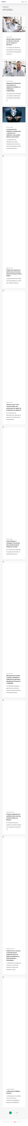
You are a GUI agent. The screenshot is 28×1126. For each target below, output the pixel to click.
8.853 (6, 427)
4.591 (6, 18)
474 (6, 562)
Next (17, 1112)
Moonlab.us (19, 1121)
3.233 (6, 291)
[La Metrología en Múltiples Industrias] (14, 1042)
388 (6, 108)
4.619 (6, 978)
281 (6, 62)
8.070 (6, 156)
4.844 (6, 700)
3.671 (6, 837)
